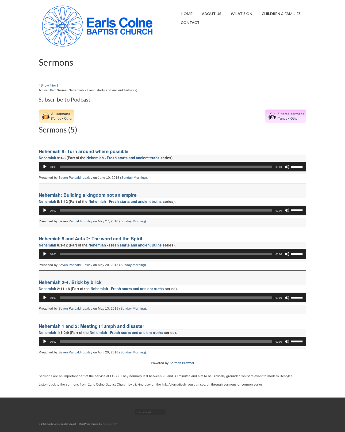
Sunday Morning (133, 177)
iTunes (56, 118)
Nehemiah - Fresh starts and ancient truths (123, 157)
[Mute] (287, 166)
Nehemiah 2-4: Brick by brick (70, 282)
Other (68, 118)
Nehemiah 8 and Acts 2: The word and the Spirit (90, 238)
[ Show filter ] (48, 85)
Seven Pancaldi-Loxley (75, 177)
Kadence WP (110, 424)
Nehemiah (47, 157)
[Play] (44, 166)
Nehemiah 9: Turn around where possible (83, 151)
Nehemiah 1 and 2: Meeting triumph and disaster (91, 326)
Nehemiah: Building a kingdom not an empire (88, 195)
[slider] (297, 166)
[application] (172, 166)
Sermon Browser (181, 363)
